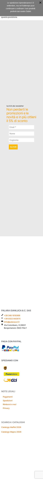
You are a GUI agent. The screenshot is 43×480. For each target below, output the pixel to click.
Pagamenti (8, 397)
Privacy (6, 408)
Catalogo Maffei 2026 (11, 427)
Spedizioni (7, 400)
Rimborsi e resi (9, 404)
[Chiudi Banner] (40, 2)
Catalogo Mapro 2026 (11, 432)
